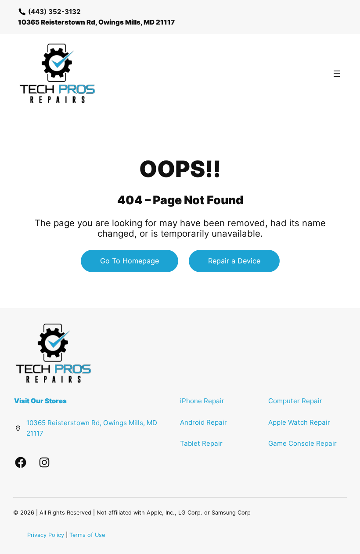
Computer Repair (295, 401)
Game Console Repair (302, 443)
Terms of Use (87, 535)
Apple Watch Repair (299, 422)
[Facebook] (20, 462)
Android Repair (203, 422)
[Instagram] (44, 462)
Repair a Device (234, 260)
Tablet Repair (201, 443)
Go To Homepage (129, 260)
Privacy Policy (45, 535)
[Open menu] (336, 73)
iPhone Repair (202, 401)
